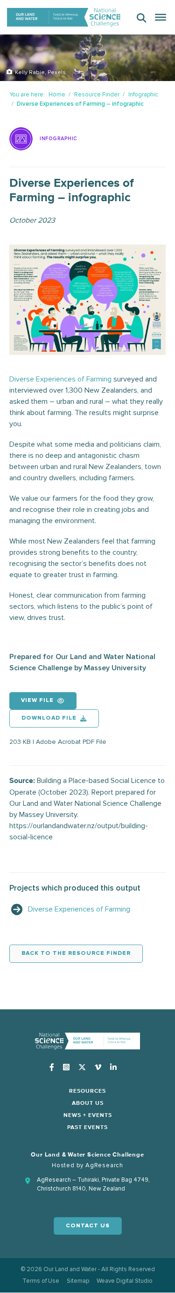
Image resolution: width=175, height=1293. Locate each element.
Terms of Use (40, 1281)
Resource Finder (96, 94)
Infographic (143, 94)
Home (57, 94)
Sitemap (78, 1281)
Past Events (87, 1127)
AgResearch (104, 1165)
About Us (88, 1103)
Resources (87, 1091)
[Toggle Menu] (160, 17)
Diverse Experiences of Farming (60, 379)
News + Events (87, 1115)
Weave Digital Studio (125, 1281)
